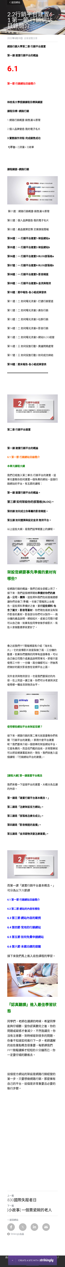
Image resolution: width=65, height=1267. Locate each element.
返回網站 (15, 2)
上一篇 (10, 1195)
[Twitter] (23, 1227)
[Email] (46, 1227)
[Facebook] (11, 1227)
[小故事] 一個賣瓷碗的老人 (30, 1210)
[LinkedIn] (34, 1227)
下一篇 (10, 1205)
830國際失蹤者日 (22, 1199)
